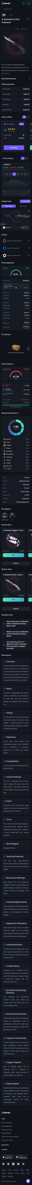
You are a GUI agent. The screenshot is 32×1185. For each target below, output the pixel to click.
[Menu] (28, 3)
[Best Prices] (24, 117)
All (25, 174)
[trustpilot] (23, 1164)
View (13, 555)
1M (10, 174)
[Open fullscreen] (29, 211)
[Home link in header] (5, 3)
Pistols (4, 1176)
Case (9, 1170)
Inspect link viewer (7, 1140)
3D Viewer (24, 206)
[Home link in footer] (16, 1113)
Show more (5, 73)
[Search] (23, 3)
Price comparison (6, 1122)
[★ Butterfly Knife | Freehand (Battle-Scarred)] (16, 109)
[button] (16, 217)
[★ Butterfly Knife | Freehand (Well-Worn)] (16, 104)
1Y (21, 174)
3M (14, 174)
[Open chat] (28, 1181)
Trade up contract (6, 1129)
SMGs (4, 1173)
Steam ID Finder (6, 1133)
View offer (13, 148)
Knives (27, 478)
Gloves (17, 1173)
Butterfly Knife (24, 481)
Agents (4, 1170)
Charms (15, 1170)
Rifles (27, 1170)
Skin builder (26, 201)
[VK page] (13, 1164)
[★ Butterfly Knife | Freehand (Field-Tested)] (16, 99)
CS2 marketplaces (6, 1126)
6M (18, 174)
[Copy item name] (28, 19)
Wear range (8, 206)
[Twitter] (3, 1164)
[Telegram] (8, 1164)
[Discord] (18, 1164)
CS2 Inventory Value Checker (10, 1136)
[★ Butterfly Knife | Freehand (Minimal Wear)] (16, 94)
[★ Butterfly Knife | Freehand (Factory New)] (16, 89)
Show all (16, 563)
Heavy (23, 1173)
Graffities (10, 1173)
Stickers (10, 1176)
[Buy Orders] (28, 117)
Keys (28, 1173)
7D (7, 174)
